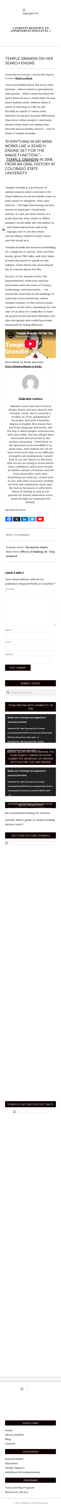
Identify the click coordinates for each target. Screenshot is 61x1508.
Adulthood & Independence (22, 1472)
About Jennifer (14, 1434)
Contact (10, 1443)
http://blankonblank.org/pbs (23, 366)
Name (9, 630)
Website (9, 654)
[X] (16, 516)
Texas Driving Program (19, 1487)
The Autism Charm (36, 547)
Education (11, 1463)
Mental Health (14, 1459)
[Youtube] (40, 516)
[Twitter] (32, 516)
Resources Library (16, 1492)
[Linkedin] (24, 516)
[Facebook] (9, 516)
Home (9, 1430)
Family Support (15, 1467)
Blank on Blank (23, 78)
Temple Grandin (22, 160)
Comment (9, 590)
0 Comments (22, 534)
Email (8, 642)
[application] (30, 728)
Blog (8, 1439)
